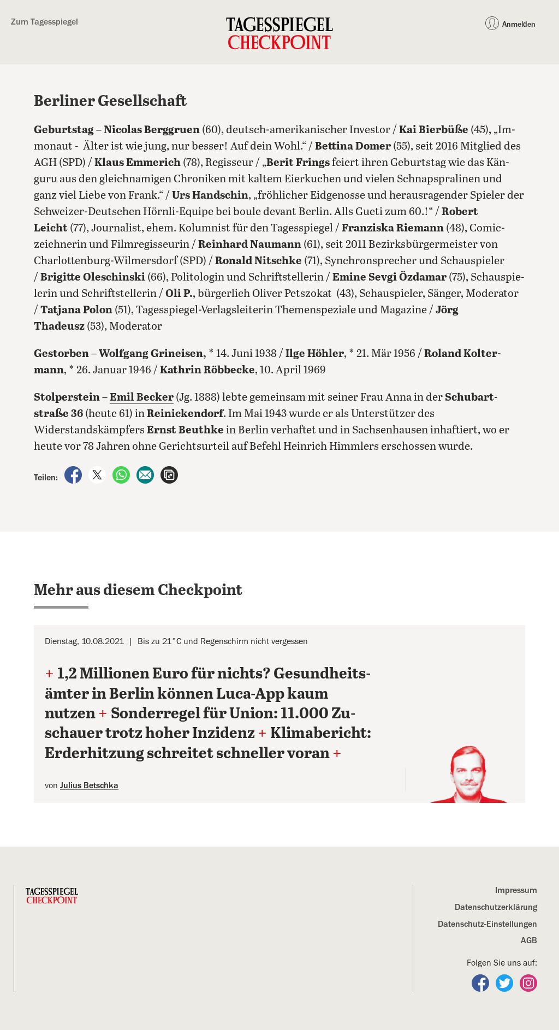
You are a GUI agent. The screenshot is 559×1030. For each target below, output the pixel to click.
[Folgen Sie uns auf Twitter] (505, 982)
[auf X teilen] (98, 474)
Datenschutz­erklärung (496, 907)
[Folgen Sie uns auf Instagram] (528, 982)
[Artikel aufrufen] (169, 474)
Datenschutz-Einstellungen (487, 924)
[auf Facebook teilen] (74, 474)
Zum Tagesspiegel (44, 21)
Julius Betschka (89, 785)
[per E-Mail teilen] (146, 474)
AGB (529, 940)
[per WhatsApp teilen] (122, 474)
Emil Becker (142, 397)
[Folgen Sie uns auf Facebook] (481, 982)
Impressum (516, 890)
